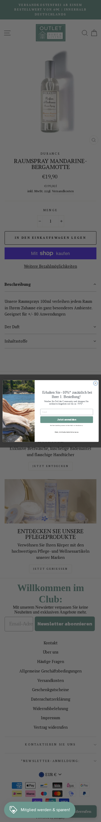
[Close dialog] (95, 383)
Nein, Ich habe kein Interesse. (66, 432)
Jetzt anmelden (66, 420)
